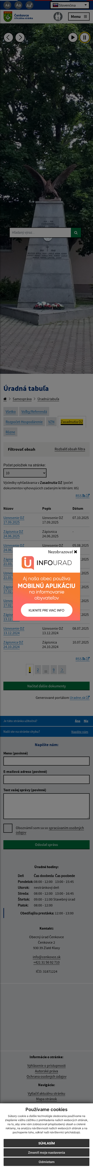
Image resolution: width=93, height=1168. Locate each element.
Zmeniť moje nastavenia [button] (46, 1152)
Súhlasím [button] (46, 1143)
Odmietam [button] (47, 1162)
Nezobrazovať (61, 551)
